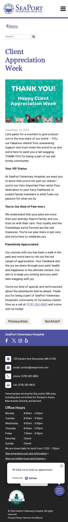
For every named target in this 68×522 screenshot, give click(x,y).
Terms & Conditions (33, 517)
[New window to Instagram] (21, 341)
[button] (59, 491)
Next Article (51, 321)
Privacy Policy (14, 517)
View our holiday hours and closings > (25, 458)
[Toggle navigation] (63, 9)
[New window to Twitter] (14, 341)
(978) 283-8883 (37, 304)
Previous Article (19, 321)
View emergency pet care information (26, 453)
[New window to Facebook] (7, 341)
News (13, 26)
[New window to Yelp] (27, 341)
